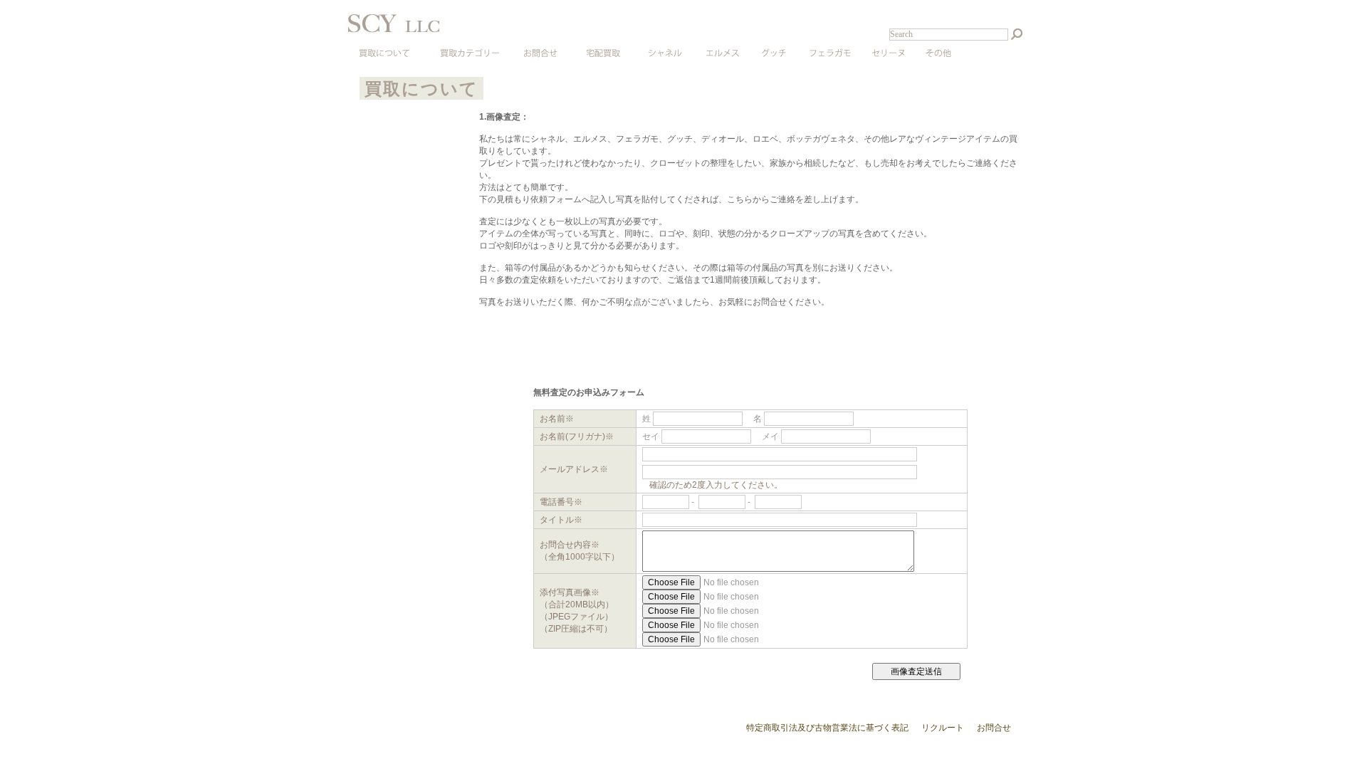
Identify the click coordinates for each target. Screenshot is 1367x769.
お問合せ (994, 728)
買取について (421, 88)
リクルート (942, 728)
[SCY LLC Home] (477, 31)
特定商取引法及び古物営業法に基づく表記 (827, 728)
